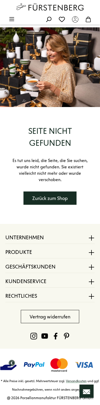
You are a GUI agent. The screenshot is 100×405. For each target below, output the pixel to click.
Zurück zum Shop (50, 198)
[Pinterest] (66, 336)
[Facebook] (55, 336)
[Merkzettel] (62, 19)
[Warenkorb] (88, 19)
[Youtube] (44, 336)
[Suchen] (48, 19)
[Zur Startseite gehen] (50, 7)
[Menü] (11, 19)
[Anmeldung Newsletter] (86, 391)
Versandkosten (76, 381)
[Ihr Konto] (75, 19)
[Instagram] (33, 336)
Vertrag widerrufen (50, 317)
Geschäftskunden (30, 266)
